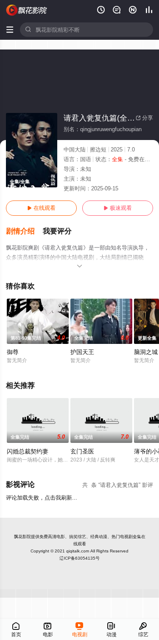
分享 (144, 118)
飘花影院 (22, 536)
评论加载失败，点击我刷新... (41, 497)
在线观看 (41, 208)
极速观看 (117, 208)
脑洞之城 (146, 352)
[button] (24, 231)
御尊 (13, 352)
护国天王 (82, 352)
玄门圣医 (82, 451)
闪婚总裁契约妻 (27, 451)
